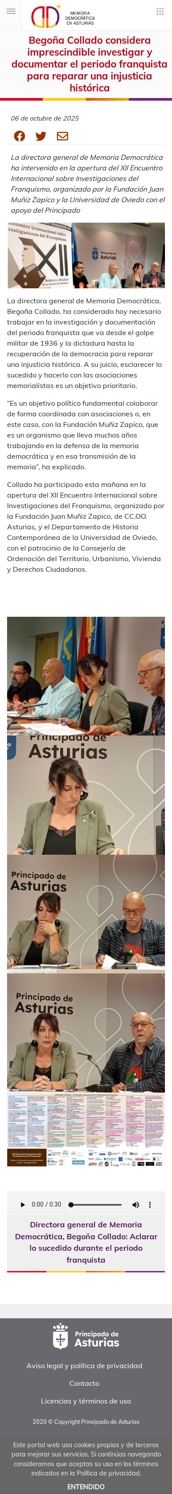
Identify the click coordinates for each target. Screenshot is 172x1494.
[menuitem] (84, 1365)
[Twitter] (46, 136)
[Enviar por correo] (62, 136)
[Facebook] (24, 136)
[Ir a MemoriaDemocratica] (59, 16)
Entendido (86, 1487)
